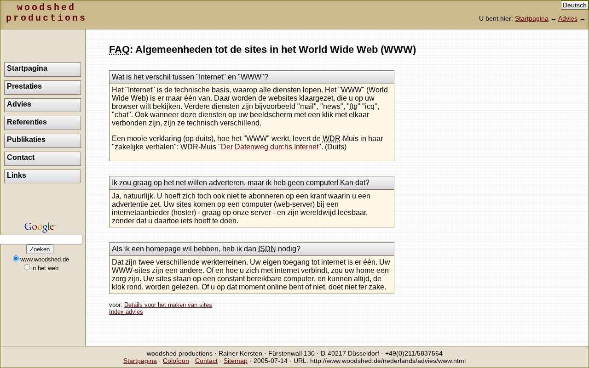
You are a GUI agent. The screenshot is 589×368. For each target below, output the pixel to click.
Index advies (126, 311)
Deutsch (575, 5)
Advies (567, 18)
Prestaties (24, 86)
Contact (21, 157)
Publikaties (26, 139)
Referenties (27, 122)
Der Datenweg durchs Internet (269, 147)
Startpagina (532, 18)
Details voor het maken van (168, 304)
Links (16, 175)
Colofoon (176, 360)
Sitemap (236, 360)
